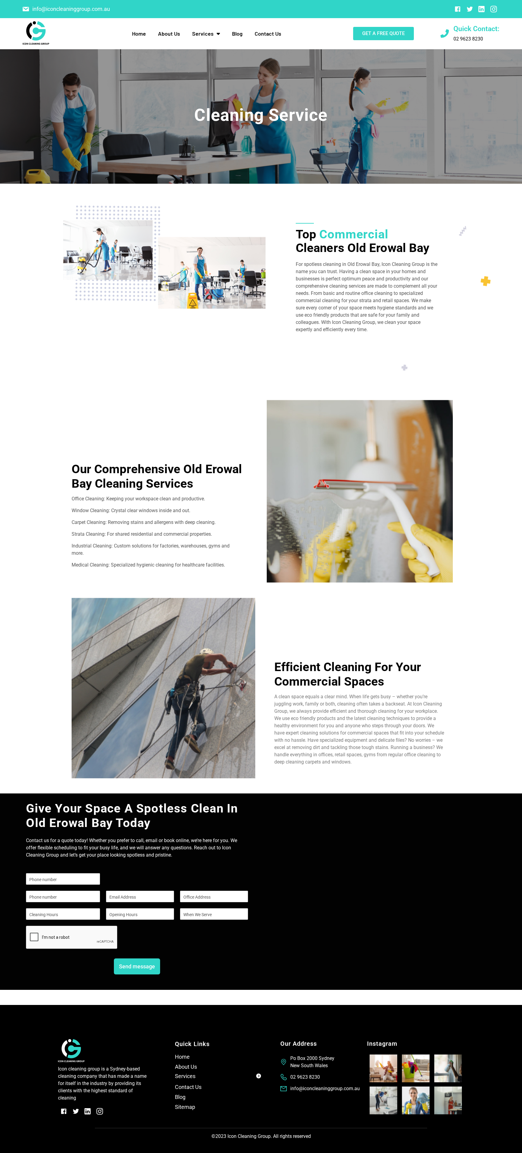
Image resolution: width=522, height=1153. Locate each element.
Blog (237, 33)
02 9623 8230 (468, 39)
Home (139, 33)
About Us (169, 33)
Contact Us (268, 33)
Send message (137, 966)
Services (185, 1076)
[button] (218, 1077)
